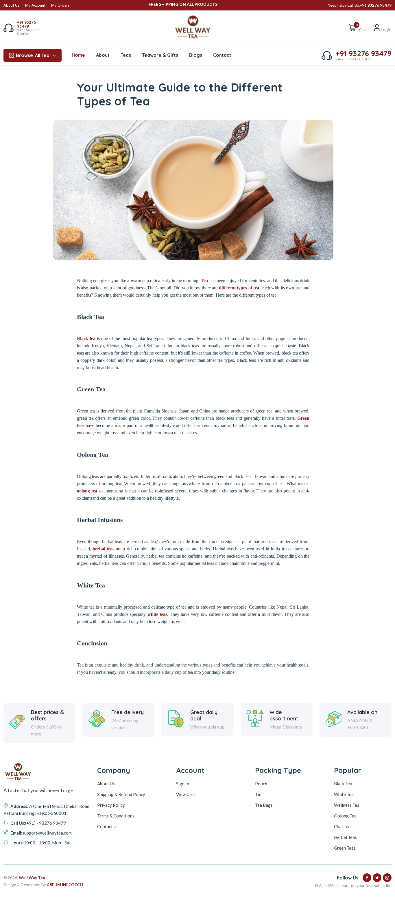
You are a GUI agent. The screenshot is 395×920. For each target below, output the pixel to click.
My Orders (60, 5)
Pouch (261, 783)
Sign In (182, 783)
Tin (258, 794)
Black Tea (343, 783)
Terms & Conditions (115, 815)
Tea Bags (264, 805)
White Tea (344, 794)
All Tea (32, 55)
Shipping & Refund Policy (121, 794)
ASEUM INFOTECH (65, 884)
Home (78, 55)
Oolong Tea (345, 815)
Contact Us (108, 826)
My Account (35, 5)
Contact (222, 55)
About (103, 55)
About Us (11, 5)
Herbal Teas (345, 837)
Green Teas (345, 847)
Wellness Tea (346, 805)
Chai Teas (343, 826)
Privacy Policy (111, 805)
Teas (126, 55)
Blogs (195, 55)
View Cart (185, 794)
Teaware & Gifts (160, 55)
